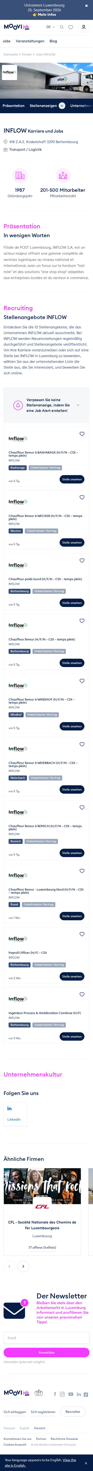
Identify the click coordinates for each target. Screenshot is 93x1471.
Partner (41, 1439)
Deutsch (39, 1428)
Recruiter (73, 1411)
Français (9, 1428)
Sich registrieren (43, 1412)
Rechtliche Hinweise (64, 1439)
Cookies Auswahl (15, 1444)
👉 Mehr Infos (44, 14)
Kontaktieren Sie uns (17, 1439)
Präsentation (14, 105)
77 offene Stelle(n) (42, 1247)
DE (49, 27)
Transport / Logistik (25, 149)
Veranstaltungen (30, 41)
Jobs (6, 41)
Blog (53, 41)
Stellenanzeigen (46, 105)
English (24, 1428)
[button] (23, 1266)
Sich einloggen (15, 1412)
